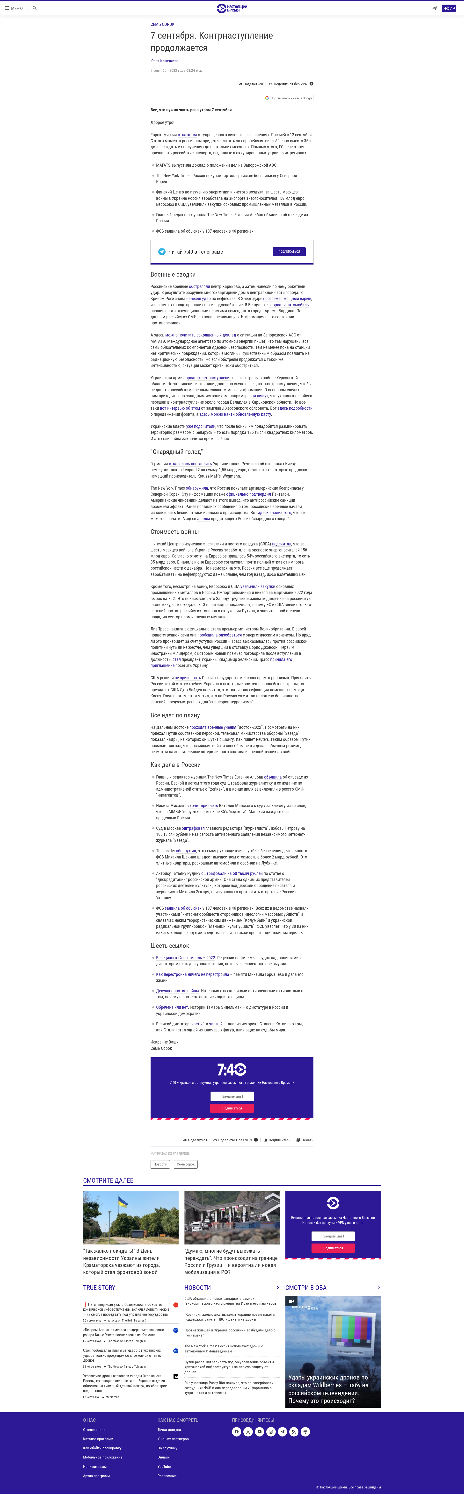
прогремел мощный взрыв (287, 298)
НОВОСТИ (197, 1288)
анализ (203, 518)
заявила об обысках (183, 908)
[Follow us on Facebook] (236, 1431)
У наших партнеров (173, 1439)
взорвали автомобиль (288, 304)
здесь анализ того (274, 512)
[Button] (251, 84)
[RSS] (293, 1431)
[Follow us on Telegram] (282, 1431)
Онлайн (164, 1457)
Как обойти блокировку (102, 1448)
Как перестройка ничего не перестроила (192, 974)
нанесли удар (198, 298)
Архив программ (96, 1475)
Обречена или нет (172, 1007)
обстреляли (199, 286)
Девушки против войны (177, 990)
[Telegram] (434, 8)
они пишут (258, 395)
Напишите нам (95, 1466)
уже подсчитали (200, 426)
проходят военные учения (212, 727)
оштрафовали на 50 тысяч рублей (232, 873)
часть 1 (198, 1023)
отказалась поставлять (190, 463)
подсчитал (281, 543)
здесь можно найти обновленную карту (235, 414)
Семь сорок (162, 24)
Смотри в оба (306, 1288)
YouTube (164, 1466)
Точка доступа (169, 1429)
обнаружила (196, 488)
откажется (187, 134)
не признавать (188, 677)
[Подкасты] (305, 1431)
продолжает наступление (208, 377)
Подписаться (289, 251)
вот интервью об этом (180, 408)
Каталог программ (98, 1439)
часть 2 (216, 1023)
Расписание (167, 1475)
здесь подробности (295, 408)
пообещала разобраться (219, 634)
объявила (273, 776)
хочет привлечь (204, 805)
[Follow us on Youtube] (259, 1431)
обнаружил (186, 850)
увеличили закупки (257, 586)
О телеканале (94, 1429)
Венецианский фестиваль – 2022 (185, 957)
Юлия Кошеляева (165, 60)
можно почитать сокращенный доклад (200, 334)
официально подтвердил (248, 494)
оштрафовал (193, 828)
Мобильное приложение (103, 1457)
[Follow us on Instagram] (271, 1431)
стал (177, 659)
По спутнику (167, 1448)
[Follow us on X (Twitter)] (248, 1431)
